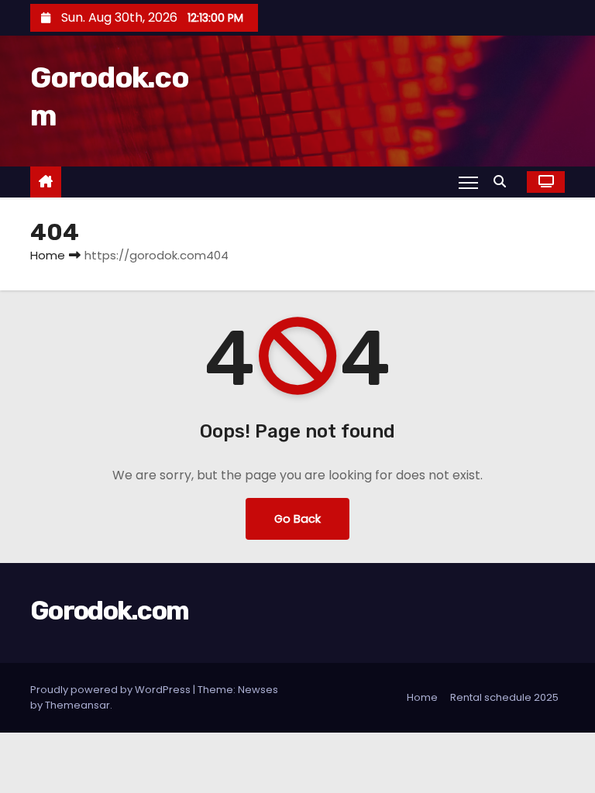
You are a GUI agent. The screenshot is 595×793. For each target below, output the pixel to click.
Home (47, 255)
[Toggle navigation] (468, 182)
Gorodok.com (109, 611)
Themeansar (77, 705)
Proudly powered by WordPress (111, 689)
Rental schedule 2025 (504, 697)
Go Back (297, 519)
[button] (503, 181)
